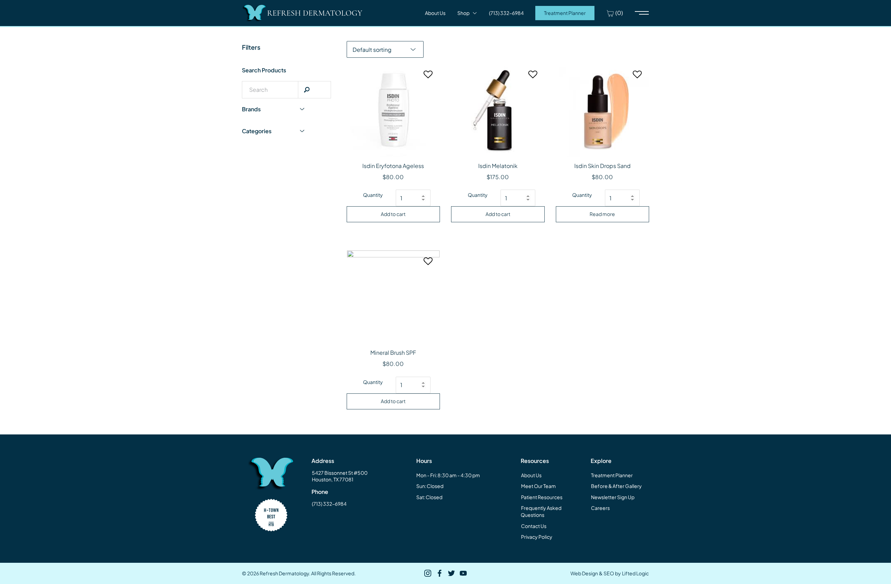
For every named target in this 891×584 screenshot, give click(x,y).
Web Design (584, 573)
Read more (602, 214)
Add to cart (393, 214)
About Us (435, 13)
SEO (609, 573)
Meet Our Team (538, 486)
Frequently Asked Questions (541, 511)
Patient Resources (541, 497)
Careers (600, 508)
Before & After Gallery (616, 486)
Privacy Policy (536, 537)
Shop (463, 13)
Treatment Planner (565, 13)
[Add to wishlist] (428, 77)
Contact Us (533, 526)
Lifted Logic (635, 573)
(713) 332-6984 (329, 504)
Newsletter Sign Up (612, 497)
